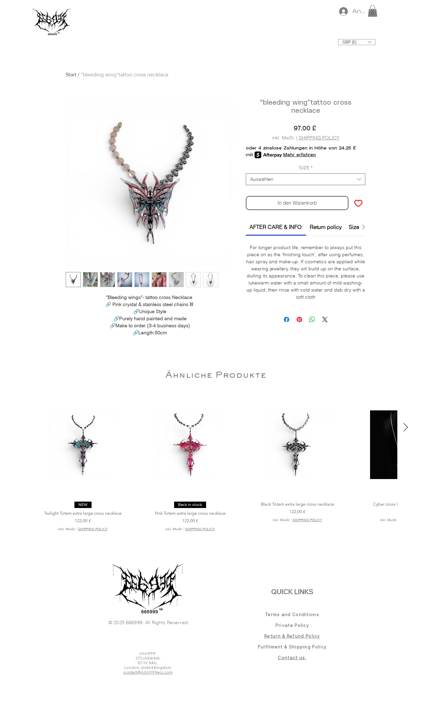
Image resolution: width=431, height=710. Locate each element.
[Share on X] (325, 319)
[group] (215, 468)
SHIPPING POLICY (319, 138)
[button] (372, 11)
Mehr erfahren (299, 155)
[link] (276, 227)
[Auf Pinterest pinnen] (299, 319)
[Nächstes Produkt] (405, 427)
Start (71, 74)
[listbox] (356, 42)
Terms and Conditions (292, 614)
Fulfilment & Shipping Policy (292, 646)
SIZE (305, 168)
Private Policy (292, 625)
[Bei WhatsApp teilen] (312, 319)
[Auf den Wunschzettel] (358, 203)
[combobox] (305, 179)
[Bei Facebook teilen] (287, 319)
